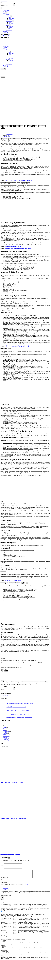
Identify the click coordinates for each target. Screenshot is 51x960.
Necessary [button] (3, 910)
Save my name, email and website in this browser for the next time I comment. (18, 880)
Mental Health (6, 731)
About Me (5, 47)
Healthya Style (6, 695)
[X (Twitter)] (3, 37)
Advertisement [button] (4, 950)
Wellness (8, 51)
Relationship (11, 60)
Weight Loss (11, 53)
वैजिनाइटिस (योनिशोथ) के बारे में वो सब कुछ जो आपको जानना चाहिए (13, 818)
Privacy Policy (6, 889)
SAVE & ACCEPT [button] (5, 958)
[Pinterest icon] (6, 686)
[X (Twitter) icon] (4, 686)
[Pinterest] (9, 37)
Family (7, 59)
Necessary (4, 911)
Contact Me (5, 66)
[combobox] (7, 689)
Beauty (9, 57)
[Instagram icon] (5, 686)
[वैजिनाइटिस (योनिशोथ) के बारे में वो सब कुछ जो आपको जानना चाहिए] (25, 815)
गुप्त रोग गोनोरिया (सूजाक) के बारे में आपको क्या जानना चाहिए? (12, 782)
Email (2, 865)
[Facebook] (1, 37)
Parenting (10, 61)
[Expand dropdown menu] (10, 51)
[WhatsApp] (4, 37)
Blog (4, 48)
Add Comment (4, 877)
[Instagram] (6, 37)
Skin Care (10, 58)
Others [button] (2, 955)
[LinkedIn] (7, 37)
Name (2, 862)
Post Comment (4, 882)
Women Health (9, 64)
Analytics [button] (3, 945)
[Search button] (14, 688)
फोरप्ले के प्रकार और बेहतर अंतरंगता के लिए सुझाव (10, 854)
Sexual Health (9, 62)
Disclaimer (5, 888)
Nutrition (10, 54)
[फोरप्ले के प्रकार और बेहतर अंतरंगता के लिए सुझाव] (25, 852)
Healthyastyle (6, 46)
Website (2, 867)
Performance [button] (3, 940)
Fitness (9, 52)
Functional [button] (3, 935)
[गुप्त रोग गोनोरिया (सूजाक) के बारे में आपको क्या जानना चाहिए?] (25, 779)
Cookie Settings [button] (4, 895)
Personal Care (9, 55)
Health (7, 49)
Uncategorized (6, 738)
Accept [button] (9, 895)
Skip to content (4, 1)
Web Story (5, 65)
